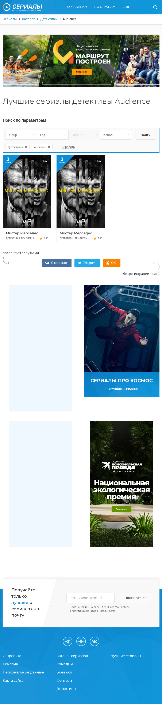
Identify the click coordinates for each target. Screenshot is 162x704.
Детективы (48, 19)
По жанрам (77, 6)
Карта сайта (13, 680)
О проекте (12, 656)
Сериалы (10, 19)
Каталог (28, 19)
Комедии (65, 664)
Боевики (64, 672)
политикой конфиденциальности (93, 611)
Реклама (10, 664)
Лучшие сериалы (126, 656)
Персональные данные (23, 672)
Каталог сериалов (72, 656)
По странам (104, 6)
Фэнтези (64, 680)
